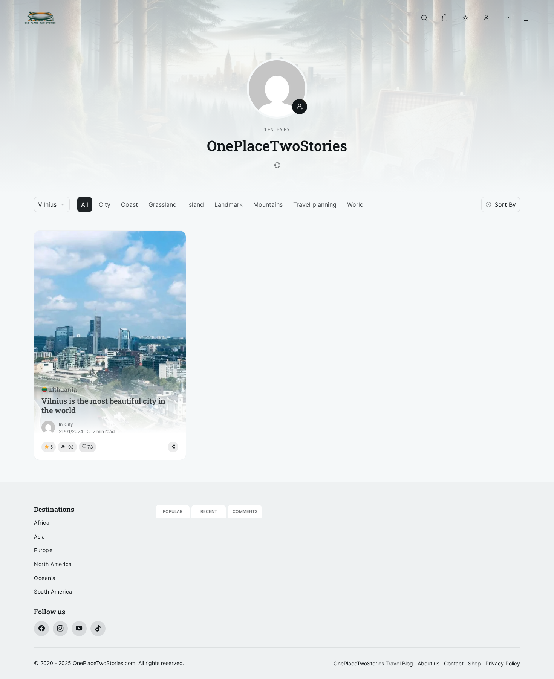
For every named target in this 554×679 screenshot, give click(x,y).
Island (195, 204)
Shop (474, 663)
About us (428, 663)
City (104, 204)
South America (53, 591)
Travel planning (315, 204)
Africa (41, 522)
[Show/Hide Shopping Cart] (444, 18)
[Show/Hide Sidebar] (506, 18)
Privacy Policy (502, 663)
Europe (43, 550)
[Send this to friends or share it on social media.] (173, 447)
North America (53, 564)
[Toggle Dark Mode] (465, 18)
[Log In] (486, 18)
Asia (39, 536)
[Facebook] (41, 628)
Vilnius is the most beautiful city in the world (103, 405)
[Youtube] (79, 628)
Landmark (228, 204)
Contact (454, 663)
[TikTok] (98, 628)
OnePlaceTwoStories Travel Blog (373, 663)
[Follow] (299, 106)
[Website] (277, 165)
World (355, 204)
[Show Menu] (527, 18)
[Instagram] (60, 628)
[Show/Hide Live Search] (424, 18)
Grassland (162, 204)
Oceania (45, 578)
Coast (129, 204)
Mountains (268, 204)
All (84, 204)
